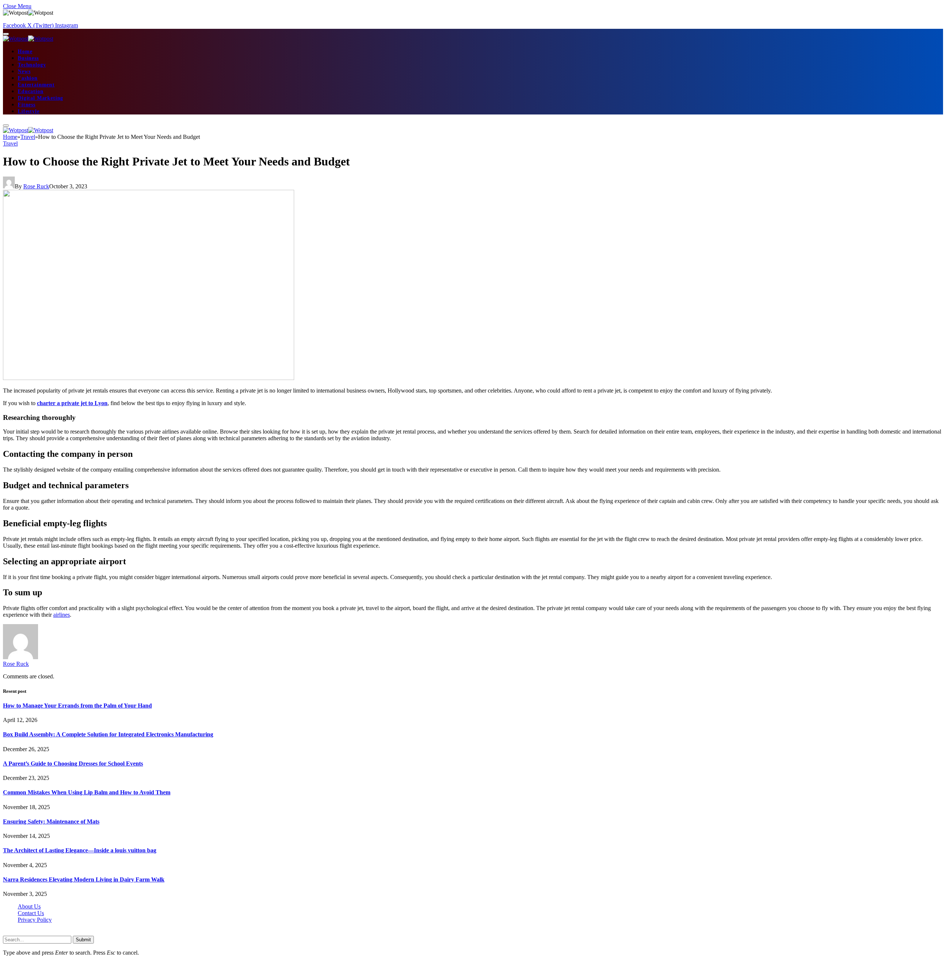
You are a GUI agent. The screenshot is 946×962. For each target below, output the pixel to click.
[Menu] (6, 34)
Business (28, 58)
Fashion (28, 78)
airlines (61, 615)
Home (25, 51)
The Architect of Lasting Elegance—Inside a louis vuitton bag (79, 850)
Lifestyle (29, 111)
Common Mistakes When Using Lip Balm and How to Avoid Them (86, 792)
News (24, 71)
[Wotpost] (28, 38)
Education (31, 91)
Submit (83, 939)
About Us (29, 906)
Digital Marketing (40, 98)
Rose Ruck (36, 186)
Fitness (26, 104)
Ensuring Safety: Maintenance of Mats (51, 821)
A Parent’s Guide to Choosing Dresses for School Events (73, 763)
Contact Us (31, 913)
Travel (10, 143)
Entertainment (36, 85)
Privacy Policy (35, 920)
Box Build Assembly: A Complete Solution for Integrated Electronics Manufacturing (108, 734)
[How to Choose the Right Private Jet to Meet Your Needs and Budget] (148, 378)
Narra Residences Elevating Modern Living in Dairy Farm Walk (83, 879)
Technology (32, 65)
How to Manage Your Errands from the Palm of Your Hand (77, 705)
